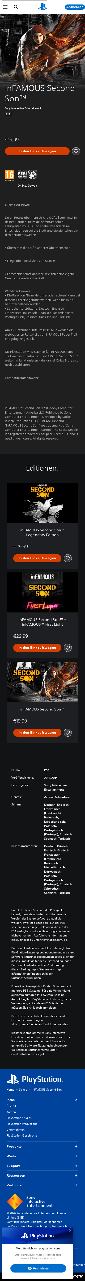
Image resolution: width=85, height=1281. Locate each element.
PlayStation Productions (22, 1124)
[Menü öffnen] (5, 7)
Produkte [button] (14, 1146)
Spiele (23, 1090)
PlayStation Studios (19, 1118)
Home (10, 1090)
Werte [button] (11, 1156)
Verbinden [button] (15, 1185)
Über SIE (12, 1106)
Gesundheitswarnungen (27, 1020)
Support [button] (13, 1166)
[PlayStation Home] (42, 7)
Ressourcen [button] (16, 1175)
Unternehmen (16, 1130)
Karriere (12, 1112)
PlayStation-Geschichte (22, 1135)
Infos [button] (11, 1100)
